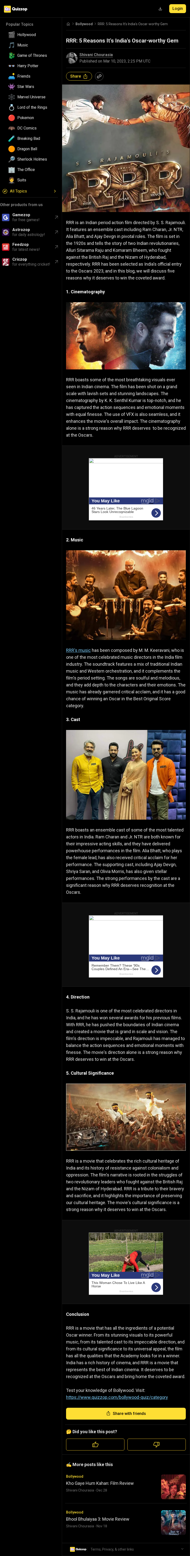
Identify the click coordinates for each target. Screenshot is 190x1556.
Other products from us (21, 204)
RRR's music (78, 650)
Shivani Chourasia (96, 55)
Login (177, 8)
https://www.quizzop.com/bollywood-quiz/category (117, 1397)
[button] (31, 35)
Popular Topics (19, 24)
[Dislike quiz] (156, 1444)
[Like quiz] (95, 1444)
